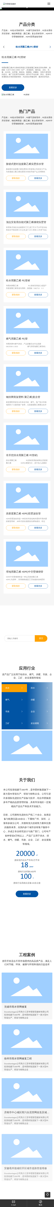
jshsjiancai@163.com (13, 1205)
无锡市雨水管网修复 (15, 1006)
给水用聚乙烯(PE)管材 (14, 57)
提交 (41, 638)
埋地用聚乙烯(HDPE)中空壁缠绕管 (24, 572)
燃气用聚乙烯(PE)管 (17, 339)
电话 (40, 1205)
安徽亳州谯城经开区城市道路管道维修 (25, 1159)
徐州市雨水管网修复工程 (18, 1057)
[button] (27, 7)
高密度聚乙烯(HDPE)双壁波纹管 (23, 514)
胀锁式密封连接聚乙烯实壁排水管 (25, 164)
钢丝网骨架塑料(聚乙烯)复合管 (23, 397)
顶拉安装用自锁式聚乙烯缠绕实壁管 (26, 222)
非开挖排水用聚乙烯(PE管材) (22, 455)
